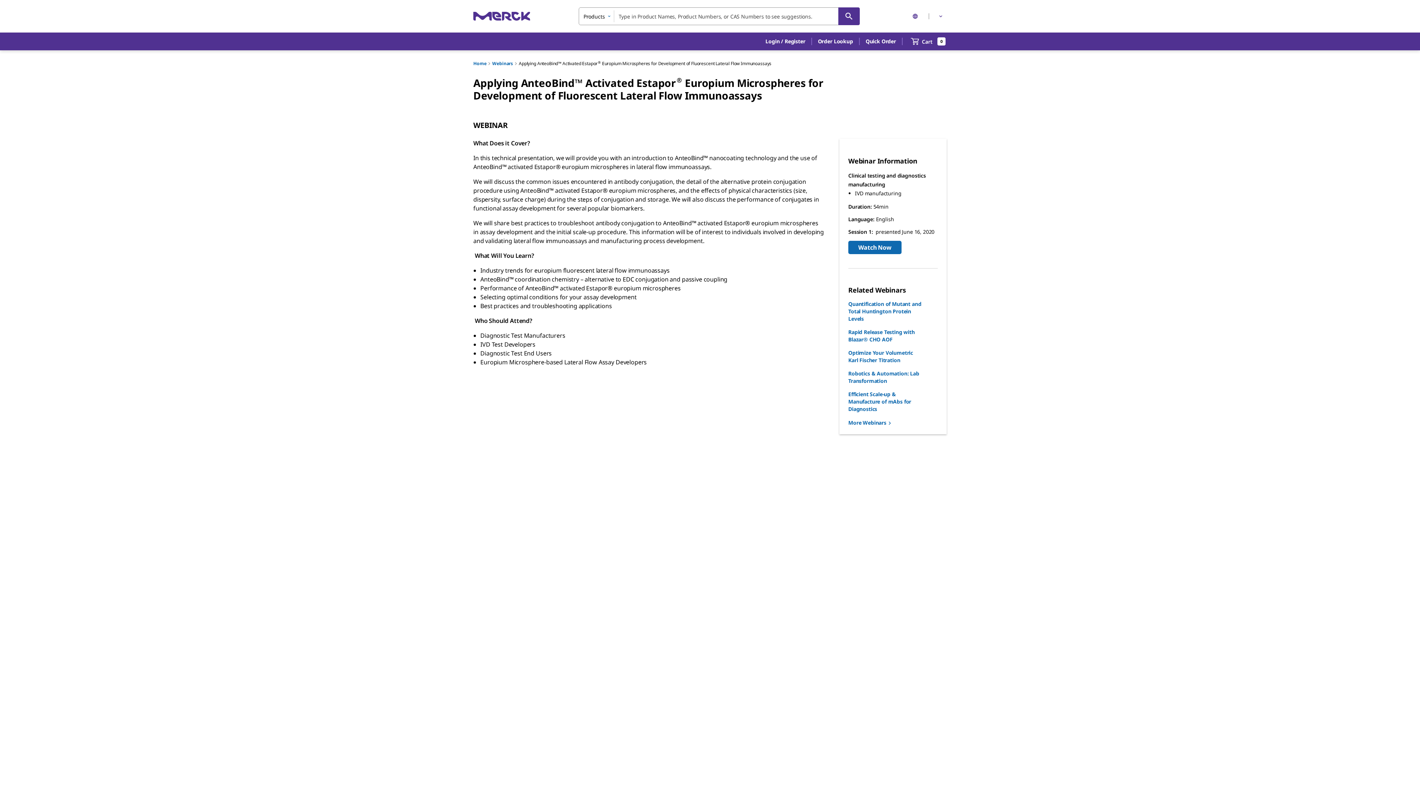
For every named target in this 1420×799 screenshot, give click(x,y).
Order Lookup (835, 41)
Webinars (502, 63)
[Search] (849, 16)
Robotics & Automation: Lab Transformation (883, 377)
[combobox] (719, 16)
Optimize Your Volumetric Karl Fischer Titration (880, 356)
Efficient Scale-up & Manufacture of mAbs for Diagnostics (879, 401)
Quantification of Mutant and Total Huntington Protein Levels (885, 311)
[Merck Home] (501, 16)
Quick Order (881, 41)
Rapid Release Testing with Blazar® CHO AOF (881, 335)
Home (479, 63)
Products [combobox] (594, 16)
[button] (785, 41)
